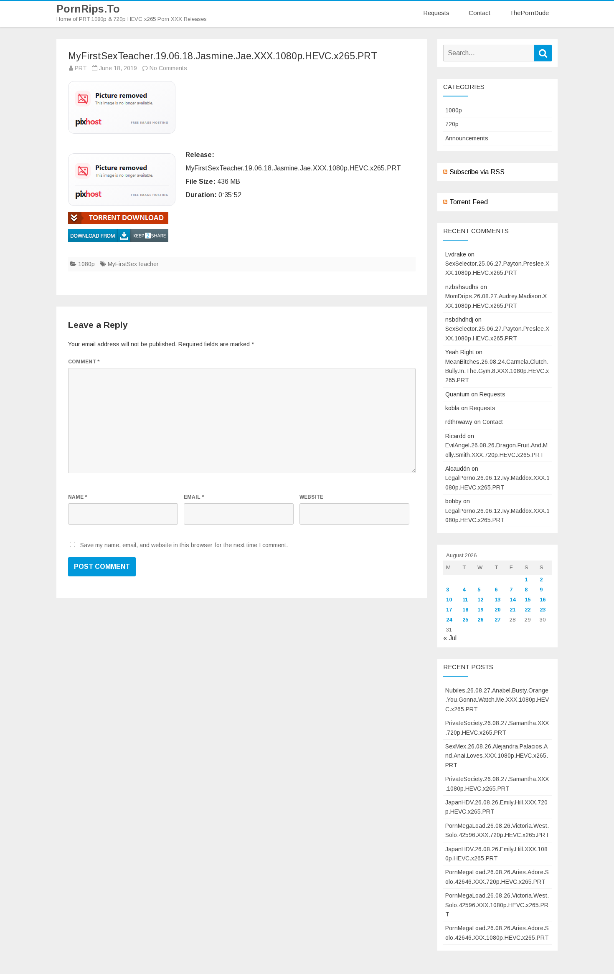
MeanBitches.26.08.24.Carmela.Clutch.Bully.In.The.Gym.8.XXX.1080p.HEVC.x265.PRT (497, 371)
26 (480, 619)
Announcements (466, 138)
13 (497, 599)
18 (465, 609)
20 (497, 609)
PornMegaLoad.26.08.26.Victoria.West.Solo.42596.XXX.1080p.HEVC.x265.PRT (497, 905)
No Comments (168, 68)
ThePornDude (529, 12)
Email (194, 497)
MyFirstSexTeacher (133, 264)
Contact (479, 12)
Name (77, 497)
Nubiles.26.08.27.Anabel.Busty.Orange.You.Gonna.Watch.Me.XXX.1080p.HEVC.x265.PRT (497, 700)
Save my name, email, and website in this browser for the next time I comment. (184, 545)
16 (542, 599)
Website (311, 497)
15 (527, 599)
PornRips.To (88, 9)
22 (527, 609)
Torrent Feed (468, 201)
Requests (436, 12)
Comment (83, 362)
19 (480, 609)
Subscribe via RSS (477, 171)
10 (449, 599)
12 (480, 599)
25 (465, 619)
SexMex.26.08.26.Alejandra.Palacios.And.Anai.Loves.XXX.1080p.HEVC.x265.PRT (496, 756)
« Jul (450, 638)
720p (452, 124)
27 (497, 619)
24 (449, 619)
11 (465, 599)
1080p (86, 264)
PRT (81, 68)
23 (542, 609)
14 (512, 599)
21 (512, 609)
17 (449, 609)
